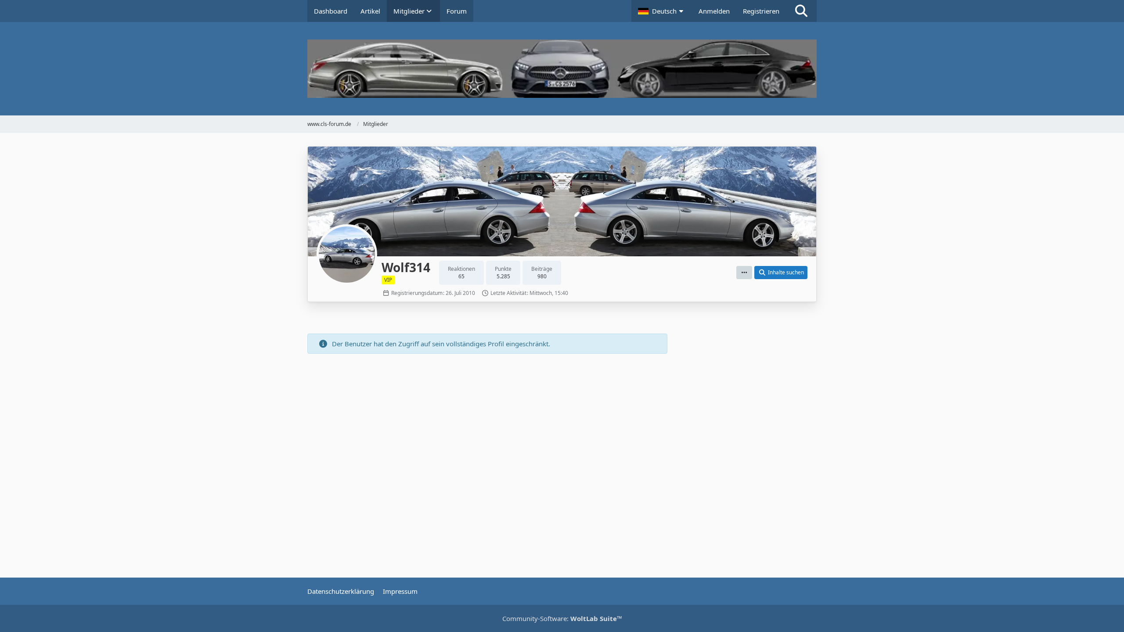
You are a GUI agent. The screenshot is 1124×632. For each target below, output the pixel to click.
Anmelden (714, 11)
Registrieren (761, 11)
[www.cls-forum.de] (562, 68)
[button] (661, 11)
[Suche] (801, 11)
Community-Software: (562, 618)
